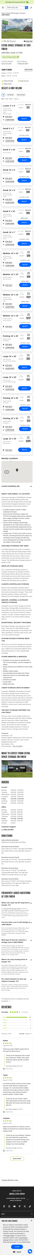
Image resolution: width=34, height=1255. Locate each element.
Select (24, 118)
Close (17, 1246)
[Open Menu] (3, 7)
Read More (17, 1158)
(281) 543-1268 (6, 63)
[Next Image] (30, 27)
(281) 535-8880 (17, 746)
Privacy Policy (10, 1235)
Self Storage (10, 94)
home (3, 13)
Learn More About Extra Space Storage (15, 1199)
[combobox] (17, 7)
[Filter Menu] (3, 95)
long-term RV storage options (12, 908)
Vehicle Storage (21, 94)
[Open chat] (30, 1251)
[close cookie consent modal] (31, 1220)
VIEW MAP (29, 41)
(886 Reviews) (11, 41)
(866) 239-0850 (23, 63)
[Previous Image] (3, 27)
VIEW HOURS (28, 69)
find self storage (13, 13)
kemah (22, 13)
